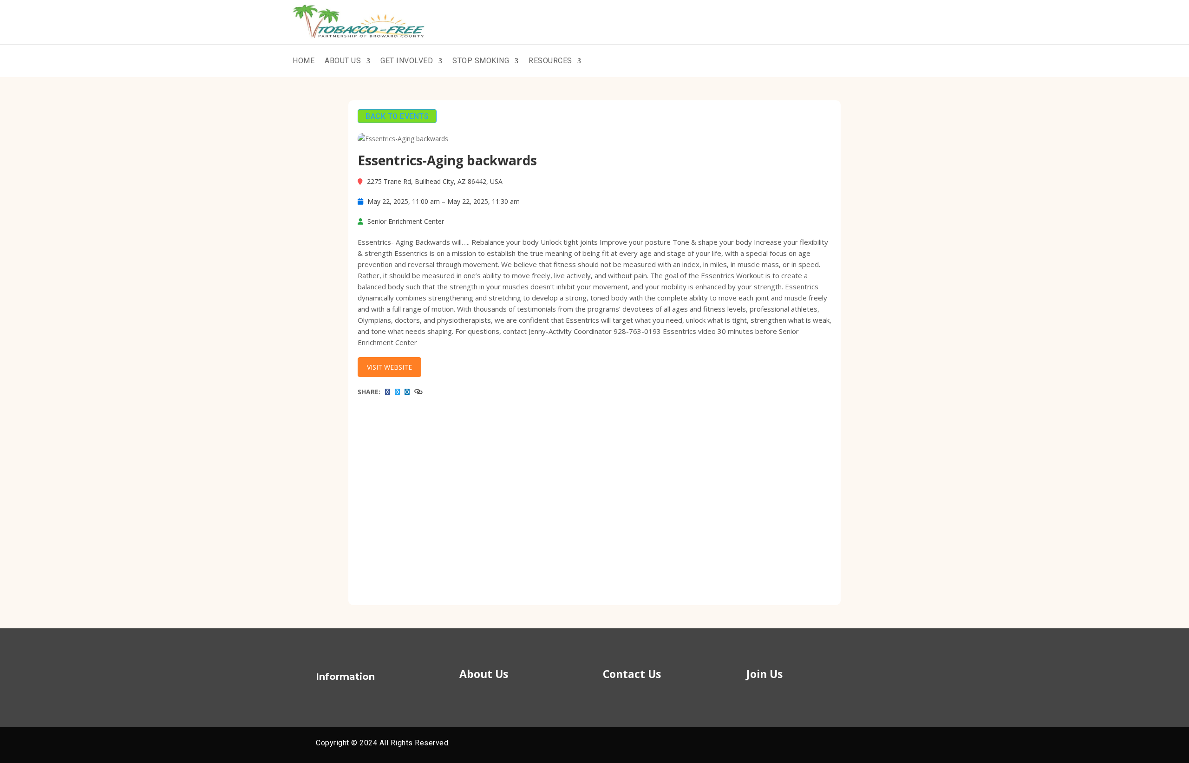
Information (345, 676)
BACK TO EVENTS (397, 115)
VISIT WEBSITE (389, 367)
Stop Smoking (480, 60)
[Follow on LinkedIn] (849, 743)
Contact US (861, 61)
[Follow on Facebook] (816, 743)
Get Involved (406, 60)
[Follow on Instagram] (866, 743)
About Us (343, 60)
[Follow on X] (833, 743)
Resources (550, 60)
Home (303, 60)
